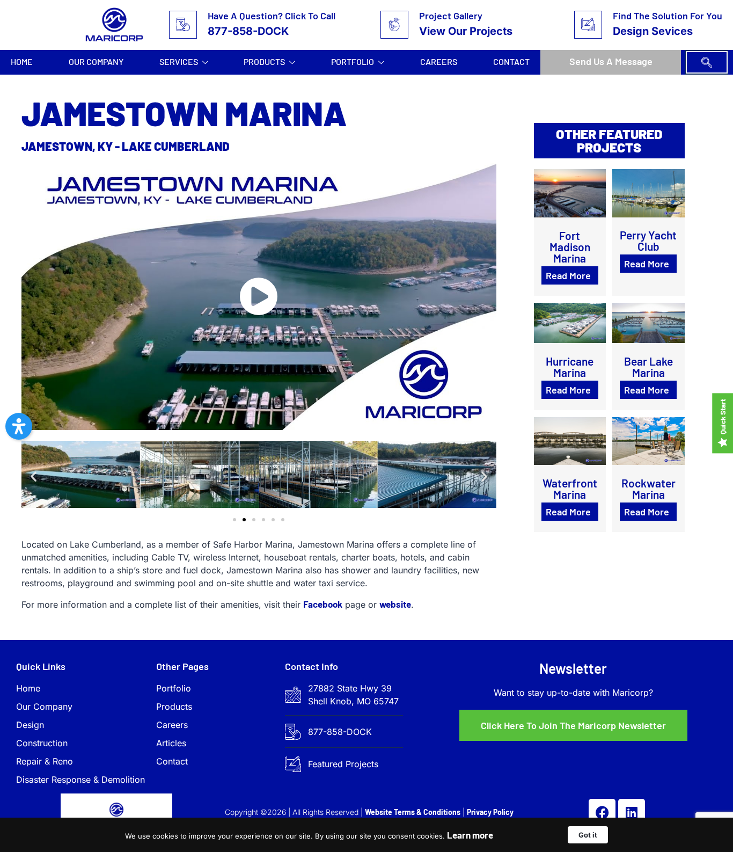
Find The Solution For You (667, 15)
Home (22, 61)
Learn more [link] (470, 834)
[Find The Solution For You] (588, 25)
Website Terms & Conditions (412, 812)
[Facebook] (602, 812)
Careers (438, 61)
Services (178, 61)
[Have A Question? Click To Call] (183, 25)
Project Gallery (450, 15)
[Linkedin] (631, 812)
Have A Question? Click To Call (271, 15)
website (395, 604)
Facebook (322, 604)
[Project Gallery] (394, 25)
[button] (707, 62)
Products (264, 61)
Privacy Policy (490, 812)
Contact (511, 61)
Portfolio (352, 61)
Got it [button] (587, 835)
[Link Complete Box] (570, 232)
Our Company (96, 61)
